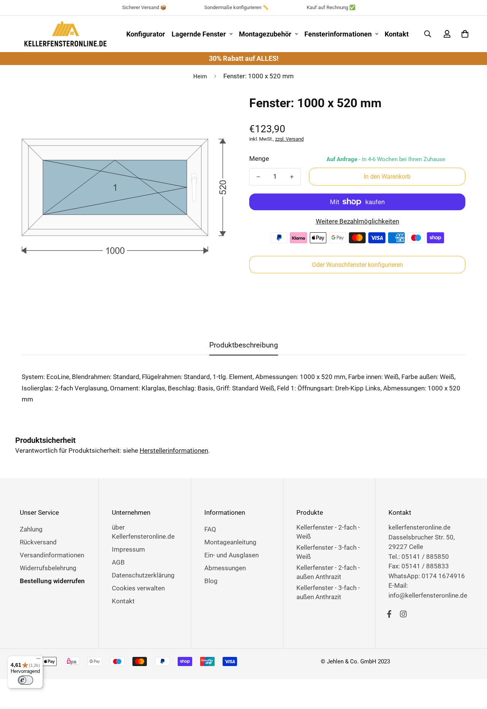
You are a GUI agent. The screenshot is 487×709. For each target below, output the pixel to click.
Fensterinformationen (338, 34)
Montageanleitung (230, 542)
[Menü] (38, 660)
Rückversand (38, 542)
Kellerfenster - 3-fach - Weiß (328, 552)
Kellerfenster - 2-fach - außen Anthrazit (328, 572)
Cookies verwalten (138, 588)
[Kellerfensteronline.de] (65, 34)
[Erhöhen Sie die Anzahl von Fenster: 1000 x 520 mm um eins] (292, 177)
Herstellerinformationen (174, 450)
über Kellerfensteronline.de (143, 531)
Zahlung (31, 529)
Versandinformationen (52, 555)
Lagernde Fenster (199, 34)
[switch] (25, 680)
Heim (200, 76)
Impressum (128, 549)
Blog (211, 581)
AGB (118, 562)
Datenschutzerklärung (143, 575)
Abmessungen (225, 568)
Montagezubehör (265, 34)
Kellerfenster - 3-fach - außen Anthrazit (328, 592)
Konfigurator (145, 34)
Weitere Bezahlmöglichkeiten (357, 221)
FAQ (210, 529)
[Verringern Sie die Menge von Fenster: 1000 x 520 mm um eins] (258, 177)
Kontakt (397, 34)
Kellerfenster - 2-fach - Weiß (328, 531)
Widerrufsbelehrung (48, 568)
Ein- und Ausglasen (231, 555)
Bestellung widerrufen (52, 581)
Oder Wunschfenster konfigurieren (357, 264)
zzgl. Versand (289, 139)
